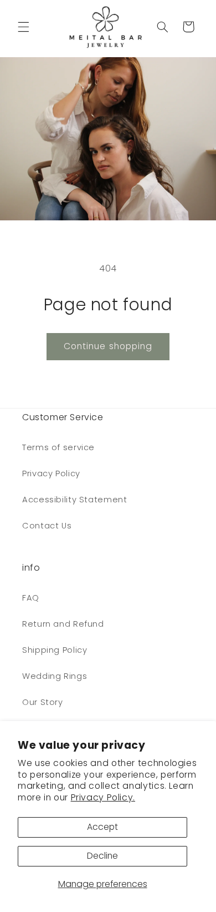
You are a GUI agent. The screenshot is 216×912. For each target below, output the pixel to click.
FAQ (30, 597)
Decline (102, 855)
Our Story (42, 702)
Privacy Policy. (103, 797)
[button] (23, 26)
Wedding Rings (54, 676)
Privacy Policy (51, 473)
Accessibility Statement (74, 499)
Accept (102, 826)
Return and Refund (63, 623)
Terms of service (58, 447)
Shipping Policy (54, 650)
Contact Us (46, 525)
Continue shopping (108, 346)
